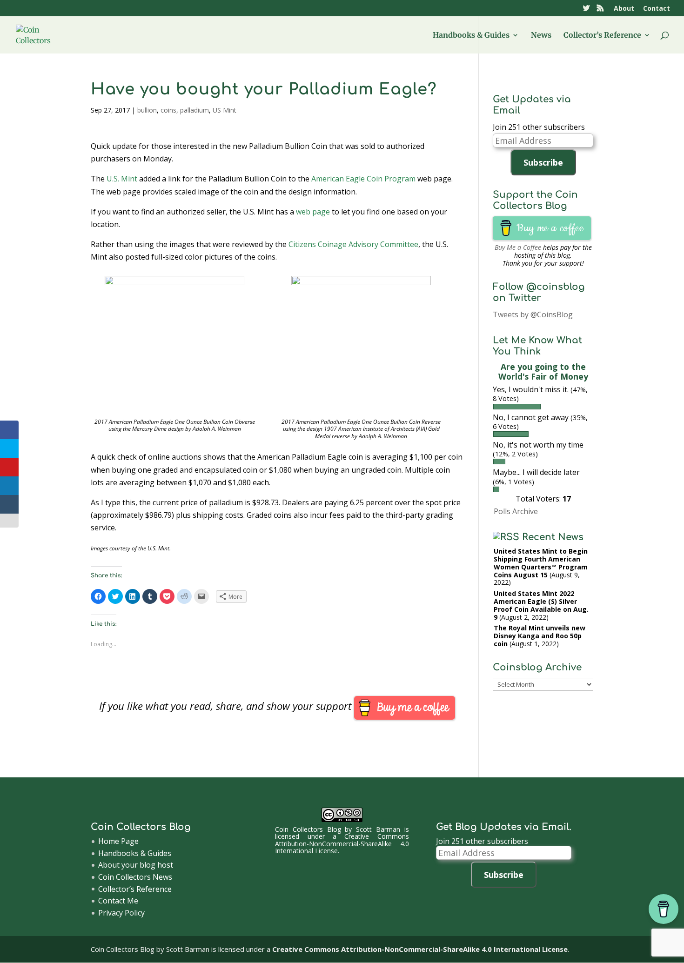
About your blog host (135, 865)
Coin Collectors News (135, 877)
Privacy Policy (121, 913)
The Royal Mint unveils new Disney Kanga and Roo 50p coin (539, 635)
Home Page (118, 841)
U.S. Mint (122, 179)
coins (168, 110)
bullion (147, 110)
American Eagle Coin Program (363, 179)
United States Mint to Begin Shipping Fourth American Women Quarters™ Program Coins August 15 (541, 563)
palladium (194, 110)
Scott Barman (378, 829)
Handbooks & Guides (471, 36)
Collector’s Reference (602, 36)
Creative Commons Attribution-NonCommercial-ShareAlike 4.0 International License (342, 843)
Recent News (552, 537)
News (541, 36)
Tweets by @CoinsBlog (533, 314)
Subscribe (543, 162)
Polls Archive (516, 511)
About (624, 9)
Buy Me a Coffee (518, 247)
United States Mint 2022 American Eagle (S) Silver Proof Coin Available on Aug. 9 (541, 605)
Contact (656, 9)
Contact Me (118, 901)
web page (313, 212)
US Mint (224, 110)
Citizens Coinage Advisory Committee (353, 244)
